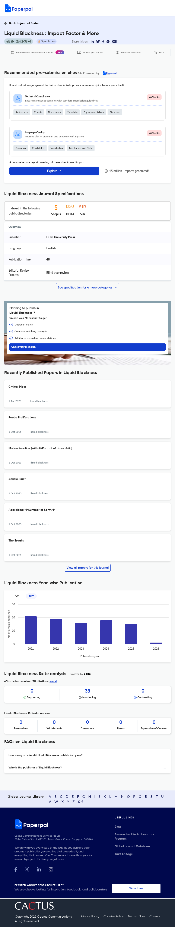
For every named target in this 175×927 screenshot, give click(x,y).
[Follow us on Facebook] (16, 869)
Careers (154, 916)
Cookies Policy (114, 916)
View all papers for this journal (88, 567)
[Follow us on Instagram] (51, 869)
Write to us (136, 888)
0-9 (80, 801)
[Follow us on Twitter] (27, 869)
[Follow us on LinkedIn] (39, 869)
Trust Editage (124, 854)
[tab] (87, 755)
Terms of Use (136, 916)
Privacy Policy (90, 916)
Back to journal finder (24, 23)
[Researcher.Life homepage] (65, 823)
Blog (118, 826)
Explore (52, 171)
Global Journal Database (132, 846)
